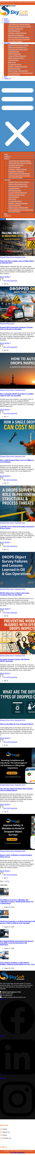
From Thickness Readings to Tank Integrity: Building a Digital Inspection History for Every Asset (17, 963)
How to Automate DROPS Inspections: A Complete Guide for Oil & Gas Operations (17, 394)
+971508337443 (7, 995)
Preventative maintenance (16, 35)
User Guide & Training (15, 41)
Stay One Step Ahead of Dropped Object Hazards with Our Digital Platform (16, 789)
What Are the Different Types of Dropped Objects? (17, 724)
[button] (17, 116)
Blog (5, 77)
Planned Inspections (14, 69)
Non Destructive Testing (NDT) (18, 49)
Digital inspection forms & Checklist (19, 26)
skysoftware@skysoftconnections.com (13, 997)
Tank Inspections (13, 60)
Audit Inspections (13, 51)
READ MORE (5, 277)
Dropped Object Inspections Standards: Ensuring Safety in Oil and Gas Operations (16, 328)
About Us (7, 20)
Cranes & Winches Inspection (17, 56)
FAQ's (4, 1135)
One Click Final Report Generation (19, 39)
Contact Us (7, 78)
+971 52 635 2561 (7, 994)
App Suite (7, 43)
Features (6, 22)
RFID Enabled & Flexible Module (18, 37)
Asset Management (14, 31)
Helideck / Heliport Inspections (17, 66)
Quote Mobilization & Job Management (20, 73)
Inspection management (15, 29)
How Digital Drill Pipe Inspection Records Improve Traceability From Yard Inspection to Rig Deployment (17, 942)
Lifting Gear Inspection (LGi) (17, 47)
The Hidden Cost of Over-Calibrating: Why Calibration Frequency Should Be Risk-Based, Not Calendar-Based (16, 901)
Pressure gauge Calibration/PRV (18, 71)
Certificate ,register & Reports (17, 33)
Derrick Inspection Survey (16, 58)
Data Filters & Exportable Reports (19, 24)
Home (6, 19)
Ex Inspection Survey (14, 64)
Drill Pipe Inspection (14, 54)
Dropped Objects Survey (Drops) (18, 45)
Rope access (12, 62)
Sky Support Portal (14, 75)
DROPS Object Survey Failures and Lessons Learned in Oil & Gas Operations (14, 594)
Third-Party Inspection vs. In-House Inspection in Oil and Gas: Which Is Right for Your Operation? (17, 922)
